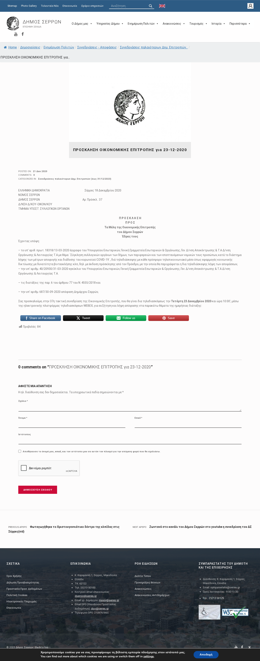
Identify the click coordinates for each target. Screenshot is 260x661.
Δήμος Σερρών (42, 22)
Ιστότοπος (24, 434)
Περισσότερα (238, 23)
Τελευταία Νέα (49, 5)
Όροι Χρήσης (14, 576)
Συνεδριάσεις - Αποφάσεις (97, 47)
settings (148, 656)
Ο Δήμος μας (80, 23)
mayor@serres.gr (109, 600)
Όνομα (22, 417)
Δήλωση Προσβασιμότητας (22, 582)
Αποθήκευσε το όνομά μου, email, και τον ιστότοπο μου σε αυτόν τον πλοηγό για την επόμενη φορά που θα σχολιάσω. (91, 451)
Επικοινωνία (70, 5)
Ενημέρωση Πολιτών (141, 23)
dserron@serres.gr (86, 595)
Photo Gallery (29, 5)
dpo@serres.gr (100, 608)
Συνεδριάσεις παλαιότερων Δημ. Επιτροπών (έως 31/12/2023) (74, 178)
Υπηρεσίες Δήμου (108, 23)
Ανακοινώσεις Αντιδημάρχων (152, 595)
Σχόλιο (23, 401)
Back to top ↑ (43, 647)
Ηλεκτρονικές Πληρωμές (21, 601)
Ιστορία (216, 23)
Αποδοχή (206, 655)
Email (138, 417)
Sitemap (12, 5)
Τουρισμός (196, 23)
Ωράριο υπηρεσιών (92, 5)
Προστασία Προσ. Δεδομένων (24, 588)
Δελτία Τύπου (143, 576)
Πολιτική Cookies (16, 595)
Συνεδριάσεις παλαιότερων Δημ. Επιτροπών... (154, 47)
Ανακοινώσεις (172, 23)
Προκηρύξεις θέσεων (147, 582)
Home (12, 47)
